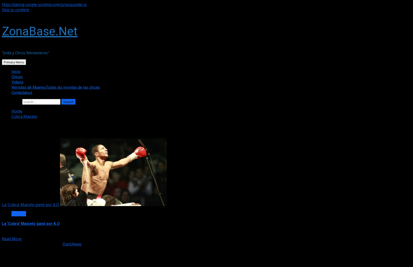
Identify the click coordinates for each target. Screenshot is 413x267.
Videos (17, 82)
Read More (12, 238)
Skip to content (15, 9)
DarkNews (72, 244)
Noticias (18, 213)
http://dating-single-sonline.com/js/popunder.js (44, 4)
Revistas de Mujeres (55, 87)
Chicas (17, 77)
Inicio (16, 71)
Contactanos (21, 92)
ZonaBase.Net (39, 31)
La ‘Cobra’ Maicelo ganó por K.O (30, 204)
